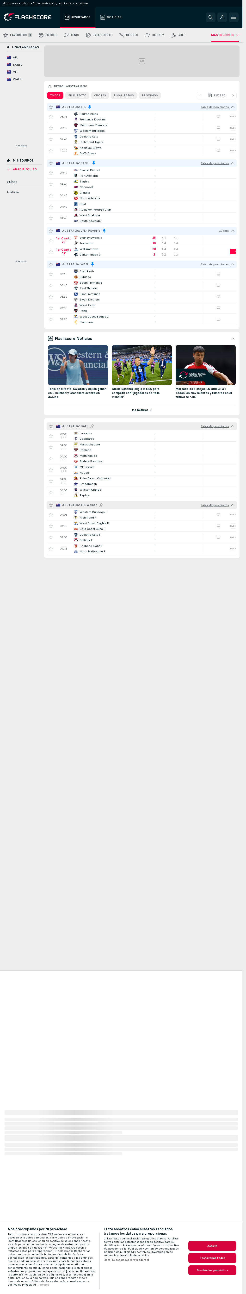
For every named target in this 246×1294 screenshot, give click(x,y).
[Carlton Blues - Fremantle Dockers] (142, 116)
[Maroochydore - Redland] (142, 447)
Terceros (43, 1284)
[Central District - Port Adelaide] (142, 172)
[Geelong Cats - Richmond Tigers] (142, 139)
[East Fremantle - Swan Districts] (142, 296)
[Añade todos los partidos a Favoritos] (51, 107)
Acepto (212, 1246)
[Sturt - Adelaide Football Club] (142, 206)
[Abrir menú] (234, 17)
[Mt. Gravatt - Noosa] (142, 469)
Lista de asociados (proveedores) (126, 1260)
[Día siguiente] (233, 95)
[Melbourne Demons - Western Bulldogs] (142, 127)
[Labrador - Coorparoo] (142, 435)
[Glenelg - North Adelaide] (142, 195)
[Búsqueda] (210, 17)
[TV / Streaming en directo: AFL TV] (218, 116)
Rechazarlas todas (212, 1258)
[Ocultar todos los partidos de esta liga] (233, 107)
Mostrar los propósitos (212, 1270)
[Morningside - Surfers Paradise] (142, 458)
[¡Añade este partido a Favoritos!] (51, 116)
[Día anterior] (200, 95)
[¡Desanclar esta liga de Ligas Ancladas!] (89, 107)
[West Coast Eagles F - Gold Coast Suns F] (142, 525)
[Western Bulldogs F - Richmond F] (142, 514)
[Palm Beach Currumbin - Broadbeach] (142, 481)
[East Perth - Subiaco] (142, 274)
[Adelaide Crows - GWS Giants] (142, 150)
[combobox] (216, 95)
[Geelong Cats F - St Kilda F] (142, 537)
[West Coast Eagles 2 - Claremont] (142, 319)
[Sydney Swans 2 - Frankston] (142, 240)
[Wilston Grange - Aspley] (142, 492)
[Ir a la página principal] (31, 17)
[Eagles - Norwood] (142, 184)
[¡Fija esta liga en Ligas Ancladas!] (92, 426)
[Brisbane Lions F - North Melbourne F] (142, 548)
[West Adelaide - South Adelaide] (142, 218)
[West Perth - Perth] (142, 307)
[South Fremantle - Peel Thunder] (142, 285)
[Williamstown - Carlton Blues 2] (142, 251)
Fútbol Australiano (70, 86)
